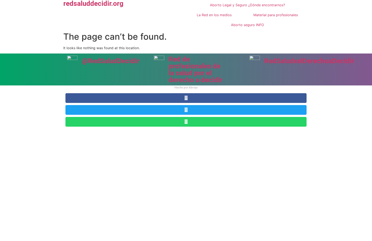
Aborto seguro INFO (247, 25)
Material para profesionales (275, 15)
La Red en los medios (214, 15)
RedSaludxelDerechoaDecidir (309, 61)
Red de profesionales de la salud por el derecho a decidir (195, 69)
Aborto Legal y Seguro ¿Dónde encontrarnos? (247, 5)
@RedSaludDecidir (111, 61)
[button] (186, 98)
